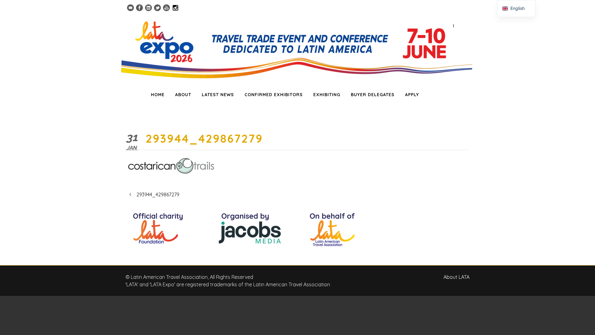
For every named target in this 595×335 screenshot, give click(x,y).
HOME (158, 94)
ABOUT (183, 94)
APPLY (412, 94)
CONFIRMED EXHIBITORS (274, 94)
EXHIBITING (326, 94)
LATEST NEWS (218, 94)
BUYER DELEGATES (372, 94)
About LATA (456, 277)
